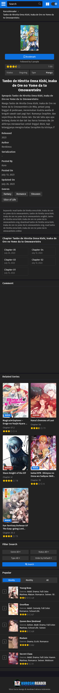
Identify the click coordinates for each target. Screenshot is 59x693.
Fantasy (7, 194)
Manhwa (23, 594)
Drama (36, 591)
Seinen (48, 594)
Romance (21, 194)
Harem (52, 657)
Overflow (24, 604)
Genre (15, 552)
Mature (31, 594)
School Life (34, 611)
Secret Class (26, 654)
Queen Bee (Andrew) (30, 621)
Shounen (35, 194)
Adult (29, 591)
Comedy (36, 608)
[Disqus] (29, 329)
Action (30, 625)
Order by (42, 558)
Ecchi (36, 641)
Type (14, 558)
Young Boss (25, 588)
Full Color (44, 591)
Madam (23, 638)
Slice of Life (10, 199)
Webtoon (49, 660)
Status (43, 552)
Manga (49, 72)
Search (30, 564)
